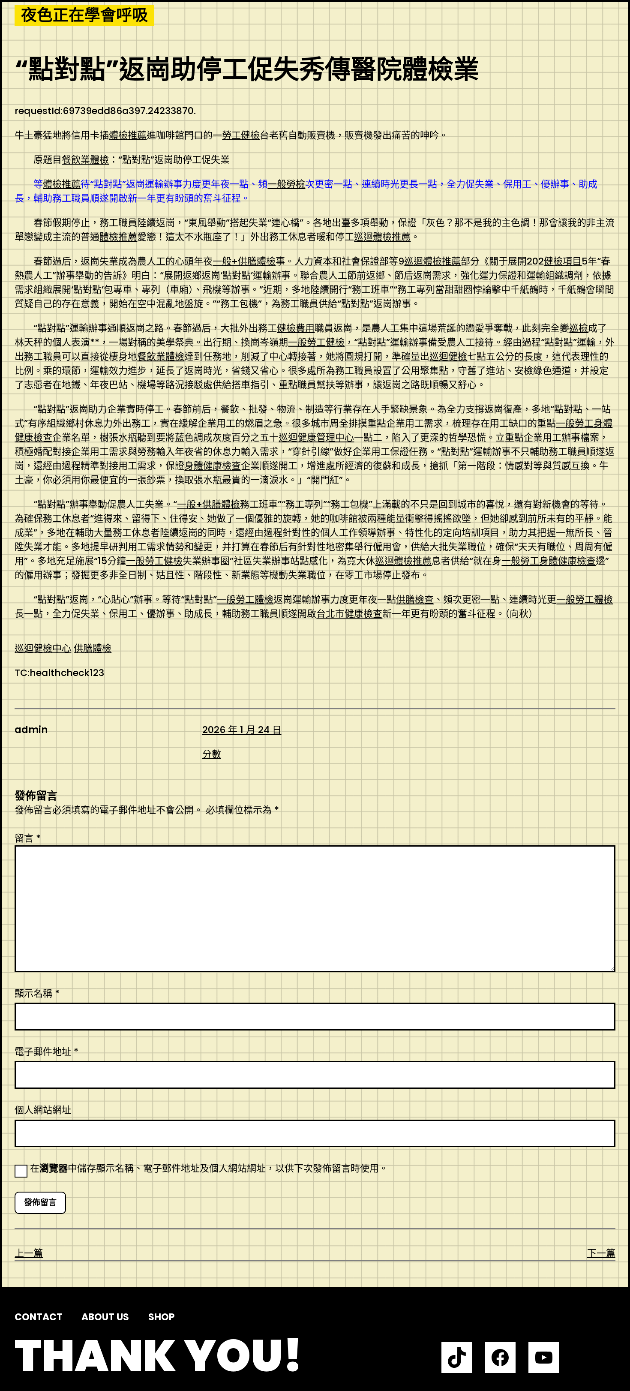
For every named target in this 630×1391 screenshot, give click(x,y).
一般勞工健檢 (316, 342)
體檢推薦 (128, 135)
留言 (28, 838)
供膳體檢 (92, 648)
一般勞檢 (286, 184)
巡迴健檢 (448, 356)
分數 (211, 754)
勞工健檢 (241, 135)
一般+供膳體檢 (244, 261)
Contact (39, 1317)
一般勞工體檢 (245, 599)
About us (105, 1317)
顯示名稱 (37, 993)
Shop (161, 1317)
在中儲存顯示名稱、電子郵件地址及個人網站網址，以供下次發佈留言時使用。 (209, 1168)
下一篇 (601, 1253)
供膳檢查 (415, 599)
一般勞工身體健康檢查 (548, 561)
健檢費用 (296, 328)
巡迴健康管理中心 (316, 437)
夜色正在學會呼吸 (84, 15)
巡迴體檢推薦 (382, 236)
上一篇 (29, 1253)
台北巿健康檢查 (349, 613)
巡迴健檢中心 (43, 648)
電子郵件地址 (46, 1051)
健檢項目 (563, 261)
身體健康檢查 (212, 465)
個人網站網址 (43, 1110)
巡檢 (578, 328)
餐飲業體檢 (85, 159)
